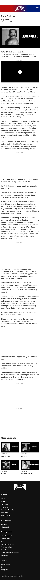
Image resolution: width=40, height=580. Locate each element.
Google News (5, 564)
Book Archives (5, 515)
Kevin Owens (5, 550)
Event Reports (5, 504)
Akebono (4, 473)
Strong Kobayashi (27, 473)
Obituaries (4, 513)
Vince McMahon (6, 547)
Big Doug (24, 456)
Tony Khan (4, 555)
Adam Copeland (6, 536)
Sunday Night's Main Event (10, 552)
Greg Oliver (5, 20)
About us (4, 524)
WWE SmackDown (7, 544)
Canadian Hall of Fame (8, 510)
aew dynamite (6, 539)
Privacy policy (5, 527)
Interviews (4, 507)
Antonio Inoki (5, 456)
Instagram (4, 570)
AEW (2, 541)
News (3, 499)
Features (4, 501)
